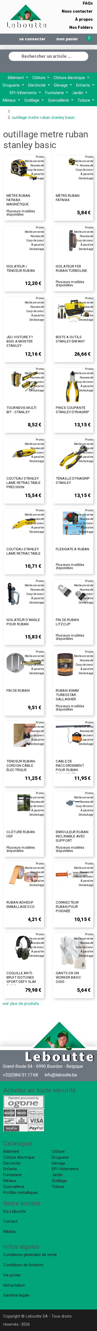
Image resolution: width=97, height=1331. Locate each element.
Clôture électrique (70, 77)
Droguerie (12, 85)
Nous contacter (77, 11)
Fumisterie (55, 92)
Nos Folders (81, 27)
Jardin (78, 92)
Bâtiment (16, 77)
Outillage (32, 100)
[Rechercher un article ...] (84, 55)
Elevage (61, 85)
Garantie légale (16, 1295)
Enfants (83, 85)
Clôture (39, 77)
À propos (84, 19)
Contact (10, 1221)
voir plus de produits (20, 1003)
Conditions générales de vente (30, 1254)
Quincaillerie (59, 100)
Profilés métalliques (20, 1192)
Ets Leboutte (14, 1211)
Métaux (10, 100)
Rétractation (14, 1285)
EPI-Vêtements (24, 92)
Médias (9, 1231)
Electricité (37, 85)
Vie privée (11, 1275)
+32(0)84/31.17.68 (20, 1074)
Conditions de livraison (23, 1264)
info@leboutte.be (60, 1074)
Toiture (84, 100)
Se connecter (32, 39)
